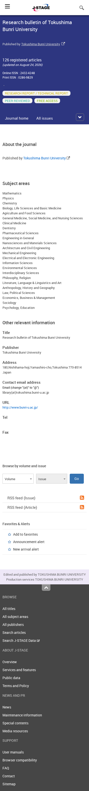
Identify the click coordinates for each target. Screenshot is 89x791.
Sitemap (9, 784)
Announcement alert (28, 541)
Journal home (16, 118)
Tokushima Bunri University (40, 44)
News (6, 707)
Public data (11, 677)
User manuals (13, 752)
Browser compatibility (19, 760)
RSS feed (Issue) (21, 497)
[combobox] (18, 479)
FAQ (5, 768)
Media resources (15, 731)
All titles (8, 608)
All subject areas (15, 616)
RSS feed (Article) (22, 507)
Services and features (19, 669)
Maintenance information (22, 715)
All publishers (13, 624)
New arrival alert (26, 549)
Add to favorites (25, 534)
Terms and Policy (15, 685)
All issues (44, 118)
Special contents (15, 723)
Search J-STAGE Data (19, 640)
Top (46, 587)
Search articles (14, 632)
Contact (8, 776)
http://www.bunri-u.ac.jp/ (20, 407)
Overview (9, 661)
